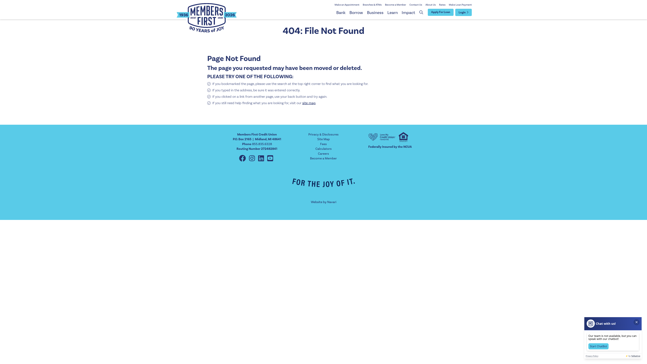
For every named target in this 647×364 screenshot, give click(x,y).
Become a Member (395, 4)
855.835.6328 (262, 144)
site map (309, 103)
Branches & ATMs (372, 4)
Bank (341, 12)
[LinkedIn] (262, 158)
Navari (331, 202)
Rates (442, 4)
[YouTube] (270, 158)
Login (462, 12)
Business (375, 12)
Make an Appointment (347, 4)
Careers (323, 154)
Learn (392, 12)
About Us (430, 4)
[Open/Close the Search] (421, 12)
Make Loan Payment (460, 4)
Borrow (356, 12)
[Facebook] (243, 158)
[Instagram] (252, 158)
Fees (323, 144)
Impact (408, 12)
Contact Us (415, 4)
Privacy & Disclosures (323, 134)
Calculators (323, 149)
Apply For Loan (440, 12)
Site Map (323, 139)
